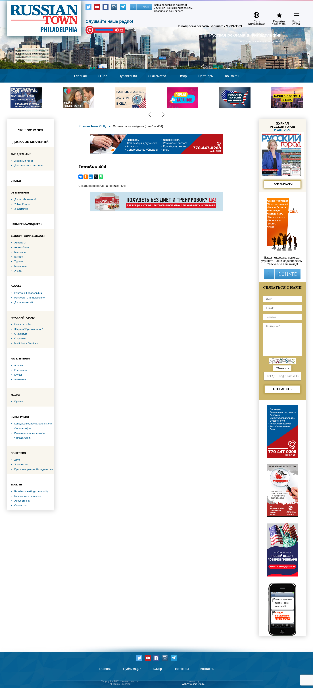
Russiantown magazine (27, 496)
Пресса (18, 401)
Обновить (282, 368)
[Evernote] (101, 176)
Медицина (20, 266)
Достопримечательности (28, 165)
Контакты (232, 76)
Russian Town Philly (92, 126)
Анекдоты (20, 379)
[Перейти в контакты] (276, 13)
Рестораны (20, 370)
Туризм (18, 261)
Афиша (18, 365)
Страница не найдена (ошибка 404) (138, 126)
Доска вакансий (23, 302)
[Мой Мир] (91, 176)
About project (22, 500)
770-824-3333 (233, 26)
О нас (102, 76)
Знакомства (157, 76)
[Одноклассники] (86, 176)
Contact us (20, 505)
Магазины (20, 252)
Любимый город (23, 160)
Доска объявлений (30, 142)
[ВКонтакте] (80, 176)
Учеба (18, 270)
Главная (80, 76)
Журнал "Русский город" (28, 329)
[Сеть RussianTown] (254, 13)
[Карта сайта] (293, 13)
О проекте (20, 338)
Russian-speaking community (31, 491)
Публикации (128, 76)
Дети (17, 459)
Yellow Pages (30, 130)
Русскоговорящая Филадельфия (33, 469)
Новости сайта (23, 324)
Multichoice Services (26, 343)
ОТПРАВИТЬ (282, 389)
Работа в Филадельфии (28, 292)
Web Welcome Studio (193, 684)
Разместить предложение (29, 297)
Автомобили (21, 247)
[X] (96, 176)
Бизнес (18, 256)
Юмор (182, 76)
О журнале (20, 333)
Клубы (18, 374)
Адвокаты (20, 242)
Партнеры (206, 76)
